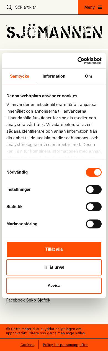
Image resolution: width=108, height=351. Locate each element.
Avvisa (54, 285)
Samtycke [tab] (19, 76)
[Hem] (54, 32)
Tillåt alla (54, 249)
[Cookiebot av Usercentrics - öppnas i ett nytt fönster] (78, 60)
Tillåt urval (54, 267)
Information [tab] (54, 76)
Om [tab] (88, 76)
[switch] (94, 189)
